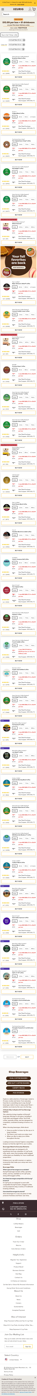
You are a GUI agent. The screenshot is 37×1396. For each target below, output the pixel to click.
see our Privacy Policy (26, 1392)
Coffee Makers (18, 1224)
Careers (18, 1303)
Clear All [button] (4, 44)
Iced (18, 1231)
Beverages (18, 1227)
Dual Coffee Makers (18, 1078)
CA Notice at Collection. (8, 1394)
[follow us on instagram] (26, 1214)
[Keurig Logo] (18, 8)
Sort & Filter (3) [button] (9, 35)
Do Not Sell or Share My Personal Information (18, 1284)
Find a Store (18, 1203)
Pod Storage (18, 1093)
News (18, 1299)
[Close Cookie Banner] (35, 1377)
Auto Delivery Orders (18, 1249)
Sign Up (28, 1346)
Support (18, 1263)
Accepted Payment (18, 1310)
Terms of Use (8, 1371)
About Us (18, 1296)
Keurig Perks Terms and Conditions (18, 1288)
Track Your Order (18, 1242)
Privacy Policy (8, 1375)
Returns (18, 1245)
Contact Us (18, 1277)
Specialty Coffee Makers (18, 1083)
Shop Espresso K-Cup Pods (18, 1329)
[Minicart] (34, 9)
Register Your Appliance (18, 1260)
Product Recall (18, 1267)
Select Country (11, 1355)
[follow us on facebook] (18, 1214)
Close (35, 3)
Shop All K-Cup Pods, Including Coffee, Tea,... (18, 1325)
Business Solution (18, 1270)
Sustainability (18, 1306)
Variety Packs (18, 1088)
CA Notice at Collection (18, 1281)
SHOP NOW (20, 4)
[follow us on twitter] (11, 1214)
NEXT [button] (27, 1057)
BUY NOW (18, 77)
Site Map (18, 1274)
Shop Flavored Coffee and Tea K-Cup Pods (18, 1321)
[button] (2, 9)
